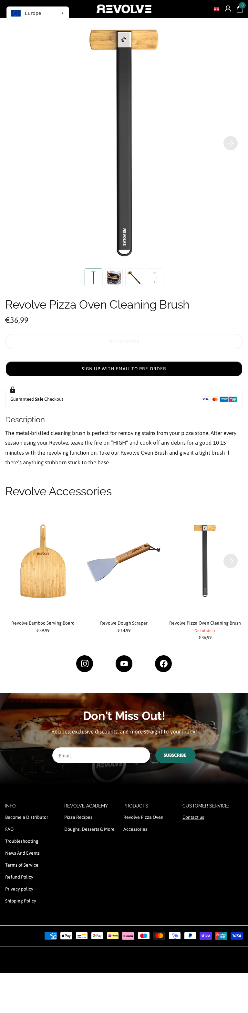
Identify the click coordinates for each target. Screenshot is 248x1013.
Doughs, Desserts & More (89, 829)
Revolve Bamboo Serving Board (43, 623)
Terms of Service (21, 865)
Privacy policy (19, 889)
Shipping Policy (20, 900)
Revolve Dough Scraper (124, 623)
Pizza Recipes (78, 817)
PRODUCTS (135, 805)
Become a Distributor (26, 817)
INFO (10, 805)
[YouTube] (124, 663)
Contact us (193, 817)
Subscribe (175, 755)
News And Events (22, 853)
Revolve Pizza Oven (143, 817)
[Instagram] (84, 663)
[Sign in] (227, 9)
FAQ (9, 829)
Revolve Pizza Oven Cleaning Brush (205, 623)
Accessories (135, 829)
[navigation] (93, 277)
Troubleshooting (21, 841)
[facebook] (163, 663)
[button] (230, 143)
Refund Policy (19, 877)
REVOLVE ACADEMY (86, 805)
